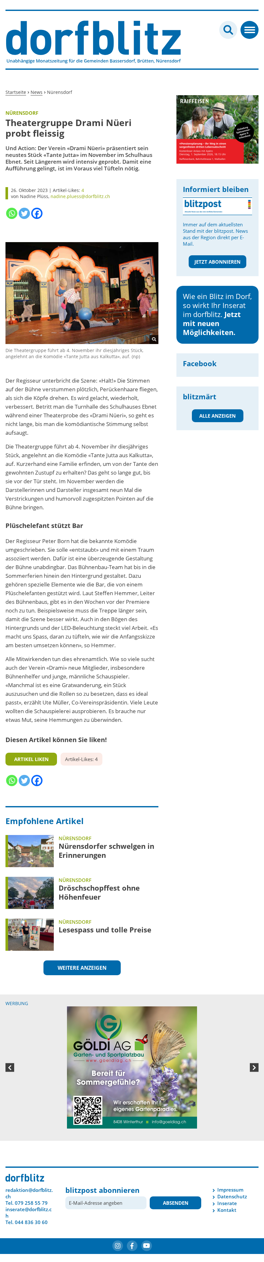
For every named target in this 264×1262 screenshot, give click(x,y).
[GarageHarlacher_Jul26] (217, 122)
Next (254, 1067)
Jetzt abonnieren (217, 262)
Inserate (227, 1203)
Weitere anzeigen (82, 967)
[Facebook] (36, 213)
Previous (9, 1067)
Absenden (175, 1203)
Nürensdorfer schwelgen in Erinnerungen (106, 850)
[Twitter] (24, 213)
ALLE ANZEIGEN (217, 416)
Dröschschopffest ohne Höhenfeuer (99, 892)
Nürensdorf (75, 838)
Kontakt (226, 1210)
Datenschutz (232, 1196)
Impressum (230, 1189)
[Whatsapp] (11, 213)
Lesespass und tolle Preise (105, 929)
